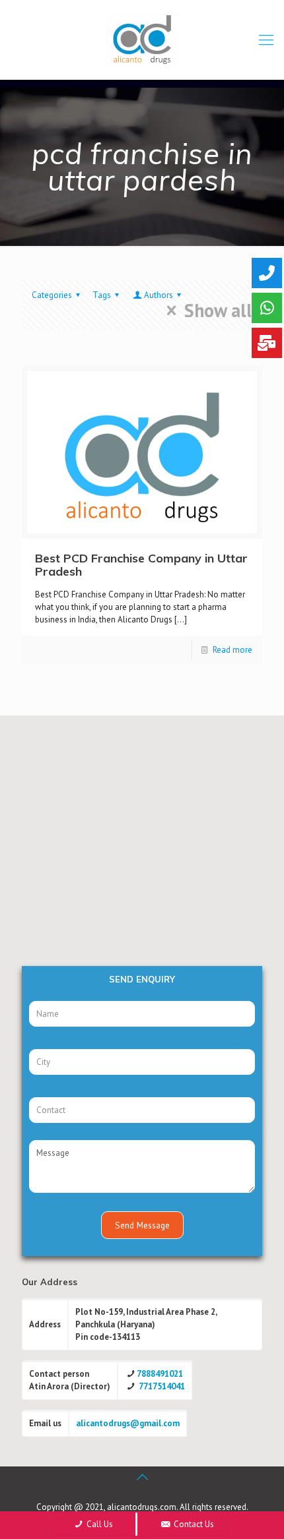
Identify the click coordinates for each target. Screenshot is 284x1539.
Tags (101, 295)
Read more (232, 649)
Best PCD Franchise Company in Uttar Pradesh (141, 565)
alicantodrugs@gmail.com (128, 1423)
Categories (52, 295)
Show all (218, 310)
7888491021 (160, 1373)
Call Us (99, 1524)
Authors (158, 295)
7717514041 (162, 1386)
